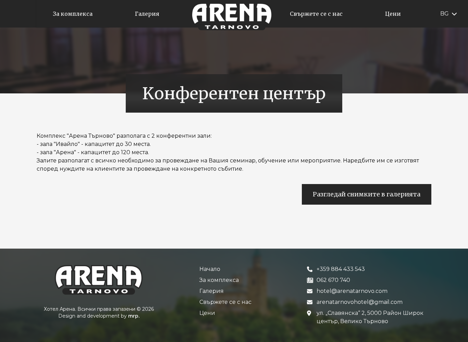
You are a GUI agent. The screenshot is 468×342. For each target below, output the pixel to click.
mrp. (133, 316)
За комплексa (219, 280)
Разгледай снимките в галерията (366, 194)
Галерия (211, 291)
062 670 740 (333, 280)
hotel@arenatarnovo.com (352, 291)
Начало (209, 269)
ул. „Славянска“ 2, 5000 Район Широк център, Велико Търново (370, 317)
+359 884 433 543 (341, 269)
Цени (207, 313)
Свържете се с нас (225, 302)
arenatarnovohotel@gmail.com (360, 302)
